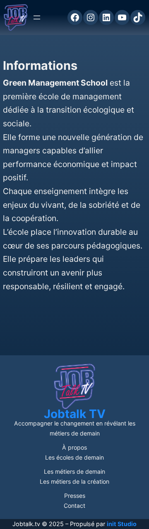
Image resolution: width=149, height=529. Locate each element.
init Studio (122, 523)
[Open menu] (37, 17)
